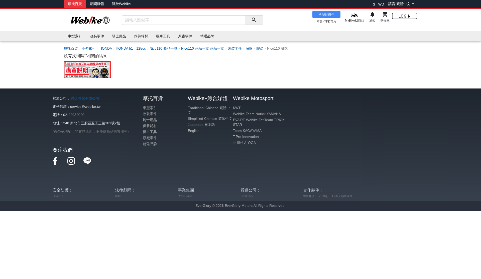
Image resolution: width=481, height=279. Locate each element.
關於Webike (121, 4)
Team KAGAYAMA (247, 131)
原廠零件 (150, 138)
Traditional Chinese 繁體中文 (209, 110)
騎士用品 (150, 120)
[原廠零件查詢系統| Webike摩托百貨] (87, 69)
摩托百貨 (75, 4)
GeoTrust (58, 196)
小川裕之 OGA (244, 143)
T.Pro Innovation (246, 137)
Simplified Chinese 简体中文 (210, 119)
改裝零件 (150, 114)
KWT (237, 108)
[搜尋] (254, 20)
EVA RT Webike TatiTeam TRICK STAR (259, 122)
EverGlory (247, 196)
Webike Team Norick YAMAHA (257, 114)
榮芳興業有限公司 (85, 98)
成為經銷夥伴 (326, 14)
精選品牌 (150, 144)
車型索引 (150, 108)
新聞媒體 (97, 4)
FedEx (336, 196)
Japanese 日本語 (201, 125)
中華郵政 (308, 196)
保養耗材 (150, 126)
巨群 (118, 196)
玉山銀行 (323, 196)
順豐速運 (346, 196)
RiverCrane (185, 196)
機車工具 (150, 132)
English (193, 131)
